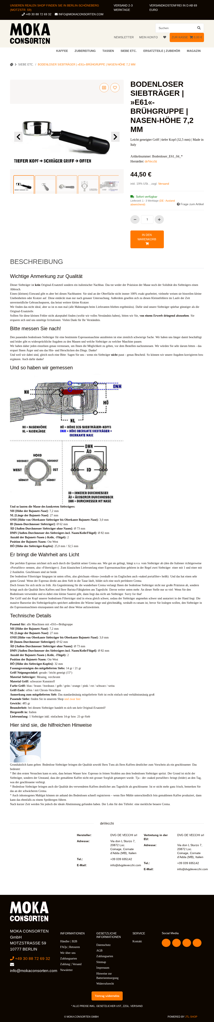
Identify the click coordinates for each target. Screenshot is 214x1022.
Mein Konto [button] (148, 37)
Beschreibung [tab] (36, 261)
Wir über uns (67, 952)
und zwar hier (72, 699)
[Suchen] (199, 28)
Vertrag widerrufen (107, 996)
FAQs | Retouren (70, 947)
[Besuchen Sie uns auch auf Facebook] (166, 943)
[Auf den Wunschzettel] (115, 87)
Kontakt (137, 941)
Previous (18, 137)
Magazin (194, 50)
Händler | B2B (68, 941)
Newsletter (124, 37)
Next (115, 137)
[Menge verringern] (135, 219)
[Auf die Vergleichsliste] (104, 87)
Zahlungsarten (68, 958)
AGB (99, 950)
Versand (163, 183)
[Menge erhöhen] (159, 219)
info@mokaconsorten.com (80, 14)
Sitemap (101, 962)
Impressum (102, 967)
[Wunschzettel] (164, 37)
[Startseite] (11, 64)
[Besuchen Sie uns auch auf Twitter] (176, 943)
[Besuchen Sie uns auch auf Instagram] (197, 943)
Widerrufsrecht (105, 983)
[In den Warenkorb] (13, 77)
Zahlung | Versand (71, 964)
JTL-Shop (191, 1016)
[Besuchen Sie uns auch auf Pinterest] (186, 943)
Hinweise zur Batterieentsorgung (107, 976)
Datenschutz (103, 945)
